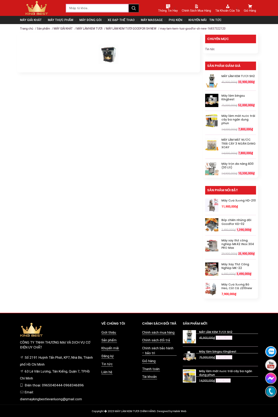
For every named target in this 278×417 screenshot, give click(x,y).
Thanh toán (151, 369)
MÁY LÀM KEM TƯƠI (89, 28)
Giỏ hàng (149, 361)
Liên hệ (106, 372)
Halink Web (179, 411)
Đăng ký (107, 356)
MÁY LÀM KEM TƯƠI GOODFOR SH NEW (131, 28)
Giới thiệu (108, 332)
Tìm (133, 8)
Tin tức (210, 49)
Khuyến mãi (110, 348)
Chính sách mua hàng (158, 332)
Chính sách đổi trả (156, 340)
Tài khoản (149, 377)
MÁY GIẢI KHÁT (63, 28)
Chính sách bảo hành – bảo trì (157, 350)
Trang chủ (26, 28)
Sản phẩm (43, 28)
